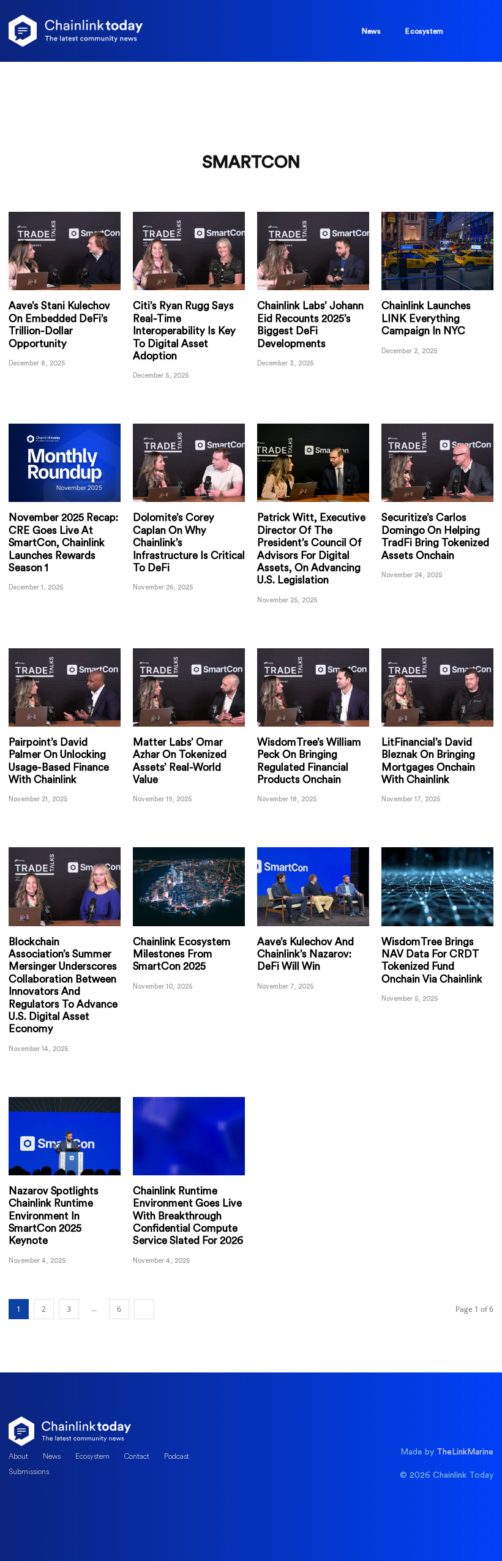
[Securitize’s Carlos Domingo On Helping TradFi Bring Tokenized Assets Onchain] (437, 463)
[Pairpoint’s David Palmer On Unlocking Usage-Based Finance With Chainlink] (65, 687)
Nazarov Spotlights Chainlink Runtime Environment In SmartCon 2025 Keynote (54, 1216)
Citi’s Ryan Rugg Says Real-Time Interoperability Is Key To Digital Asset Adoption (184, 331)
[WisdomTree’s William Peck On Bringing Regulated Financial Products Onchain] (313, 687)
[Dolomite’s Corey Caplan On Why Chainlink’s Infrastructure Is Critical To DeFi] (189, 463)
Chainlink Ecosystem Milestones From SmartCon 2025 (182, 954)
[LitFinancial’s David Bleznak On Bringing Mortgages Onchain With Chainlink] (437, 687)
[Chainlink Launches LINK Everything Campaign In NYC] (437, 251)
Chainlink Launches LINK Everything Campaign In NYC (426, 318)
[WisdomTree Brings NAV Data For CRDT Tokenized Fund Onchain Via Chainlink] (437, 886)
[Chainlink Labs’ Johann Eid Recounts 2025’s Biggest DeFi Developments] (313, 251)
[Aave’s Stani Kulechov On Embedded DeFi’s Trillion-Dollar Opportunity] (65, 251)
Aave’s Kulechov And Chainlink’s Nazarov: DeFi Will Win (305, 954)
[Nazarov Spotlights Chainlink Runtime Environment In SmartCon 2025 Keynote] (65, 1136)
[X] (18, 1508)
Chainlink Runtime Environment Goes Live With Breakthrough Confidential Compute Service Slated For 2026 (188, 1216)
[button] (468, 29)
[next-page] (144, 1309)
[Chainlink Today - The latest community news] (76, 31)
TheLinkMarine (464, 1452)
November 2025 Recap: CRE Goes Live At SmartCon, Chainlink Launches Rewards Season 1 (63, 542)
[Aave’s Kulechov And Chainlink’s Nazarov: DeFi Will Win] (313, 886)
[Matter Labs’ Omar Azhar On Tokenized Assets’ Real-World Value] (189, 687)
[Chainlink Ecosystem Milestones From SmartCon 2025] (189, 886)
